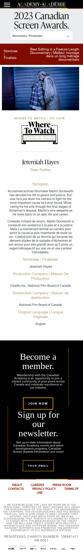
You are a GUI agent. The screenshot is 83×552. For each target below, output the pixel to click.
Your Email (38, 466)
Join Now (38, 403)
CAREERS (37, 485)
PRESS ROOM (62, 485)
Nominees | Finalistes (27, 35)
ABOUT (17, 485)
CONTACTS (16, 488)
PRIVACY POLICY (44, 488)
